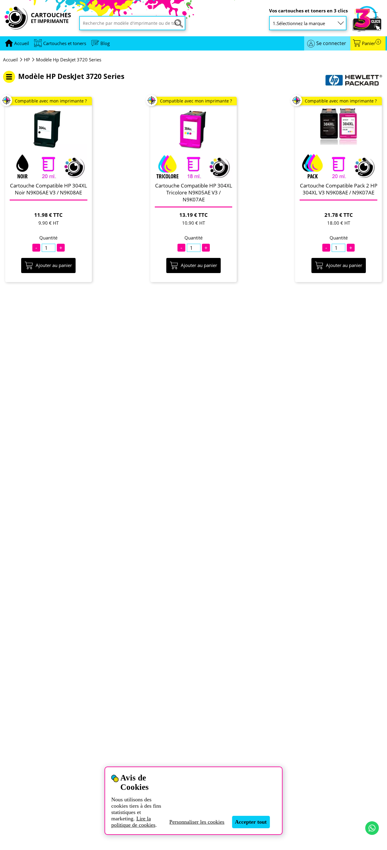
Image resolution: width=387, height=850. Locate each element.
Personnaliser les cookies (196, 822)
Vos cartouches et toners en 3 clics (308, 11)
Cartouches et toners (64, 43)
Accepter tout (251, 822)
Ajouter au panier (54, 265)
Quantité (48, 238)
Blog (105, 43)
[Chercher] (178, 23)
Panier (370, 43)
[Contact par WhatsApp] (372, 828)
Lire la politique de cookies (133, 822)
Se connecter (331, 43)
